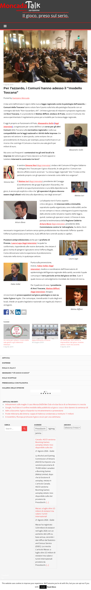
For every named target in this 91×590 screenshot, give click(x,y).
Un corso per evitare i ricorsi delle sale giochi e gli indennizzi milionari (16, 342)
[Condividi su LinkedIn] (18, 312)
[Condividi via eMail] (24, 312)
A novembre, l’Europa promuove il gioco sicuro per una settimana (32, 417)
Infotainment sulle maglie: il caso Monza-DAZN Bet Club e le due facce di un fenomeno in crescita (45, 404)
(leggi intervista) (58, 224)
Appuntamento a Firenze (41, 340)
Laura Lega (16, 243)
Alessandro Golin (46, 123)
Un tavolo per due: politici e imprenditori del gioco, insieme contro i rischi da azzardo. (72, 342)
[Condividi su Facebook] (6, 312)
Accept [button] (43, 587)
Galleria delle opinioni (13, 388)
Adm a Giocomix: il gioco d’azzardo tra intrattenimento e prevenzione (34, 410)
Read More (51, 587)
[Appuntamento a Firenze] (45, 331)
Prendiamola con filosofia (15, 383)
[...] (47, 461)
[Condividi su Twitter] (12, 312)
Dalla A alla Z (8, 368)
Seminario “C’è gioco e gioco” (16, 373)
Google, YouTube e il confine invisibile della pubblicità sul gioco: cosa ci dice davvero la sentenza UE (46, 407)
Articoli (6, 358)
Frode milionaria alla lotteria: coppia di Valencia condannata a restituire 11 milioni (39, 414)
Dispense (6, 363)
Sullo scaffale (9, 378)
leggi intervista (44, 165)
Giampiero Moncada (20, 98)
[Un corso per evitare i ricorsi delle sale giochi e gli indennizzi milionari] (17, 331)
